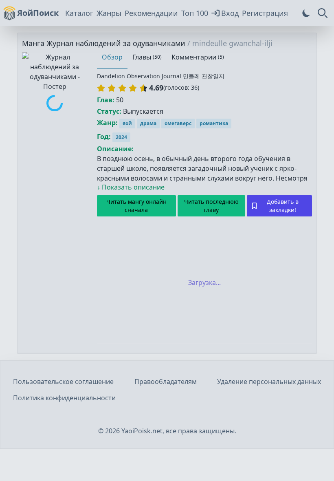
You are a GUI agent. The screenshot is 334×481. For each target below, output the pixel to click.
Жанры (109, 13)
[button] (122, 88)
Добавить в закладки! (283, 206)
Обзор (112, 57)
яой (127, 123)
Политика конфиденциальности (64, 397)
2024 (121, 137)
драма (148, 123)
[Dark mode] (306, 13)
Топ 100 (194, 13)
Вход (230, 13)
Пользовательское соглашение (63, 381)
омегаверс (178, 123)
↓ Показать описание (131, 187)
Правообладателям (165, 381)
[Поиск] (322, 13)
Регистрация (265, 13)
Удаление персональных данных (269, 381)
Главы (147, 57)
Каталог (79, 13)
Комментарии (197, 57)
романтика (214, 123)
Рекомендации (151, 13)
